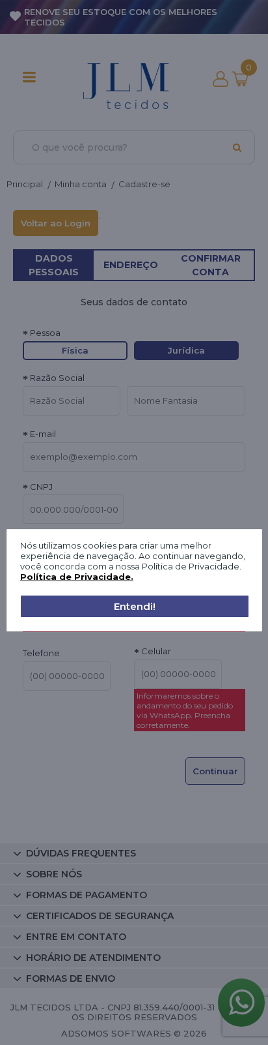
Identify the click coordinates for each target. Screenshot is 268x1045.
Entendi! (134, 606)
